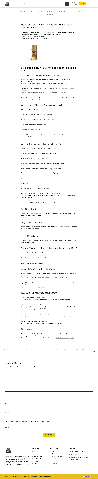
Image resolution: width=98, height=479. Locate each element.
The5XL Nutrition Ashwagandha (66, 88)
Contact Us (49, 14)
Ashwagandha (57, 135)
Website (7, 412)
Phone (7, 427)
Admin (54, 19)
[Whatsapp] (76, 3)
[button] (22, 11)
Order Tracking (75, 11)
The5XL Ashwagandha (37, 213)
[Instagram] (11, 468)
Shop (32, 11)
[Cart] (72, 3)
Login (82, 3)
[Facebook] (7, 468)
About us (50, 11)
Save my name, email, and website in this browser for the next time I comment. (29, 421)
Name (7, 394)
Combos (40, 11)
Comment (49, 372)
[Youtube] (14, 468)
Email (7, 403)
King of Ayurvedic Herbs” (48, 32)
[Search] (67, 4)
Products (22, 11)
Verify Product (62, 11)
